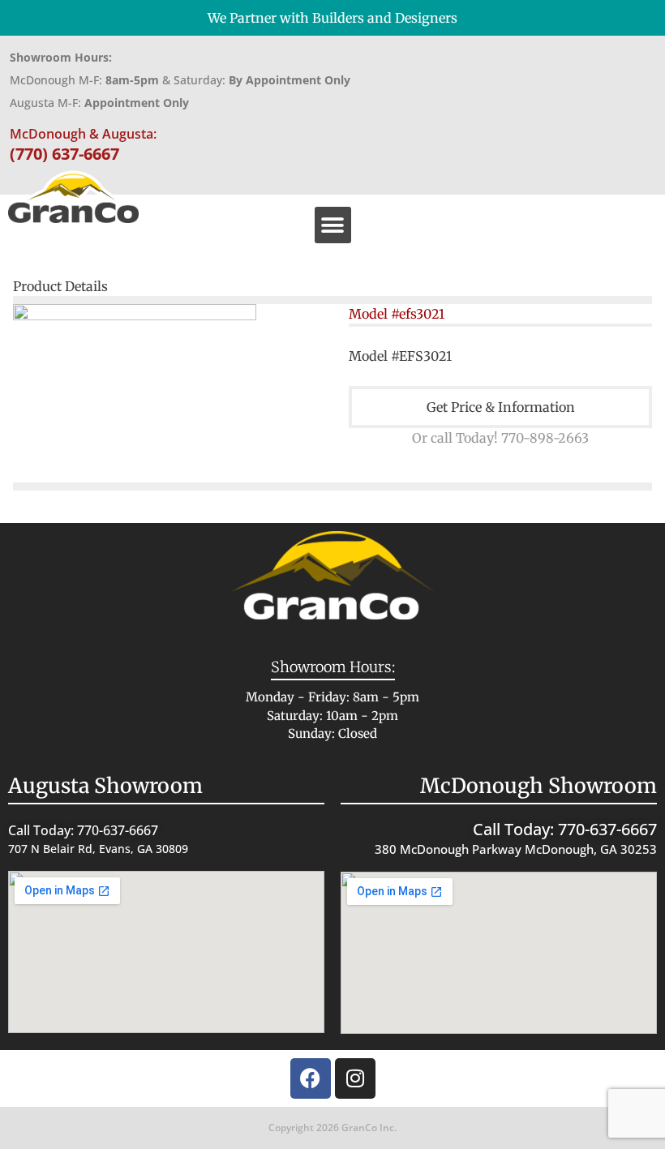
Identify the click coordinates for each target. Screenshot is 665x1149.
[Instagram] (355, 1078)
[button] (333, 225)
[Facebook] (310, 1078)
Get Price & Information (501, 407)
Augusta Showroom (105, 786)
